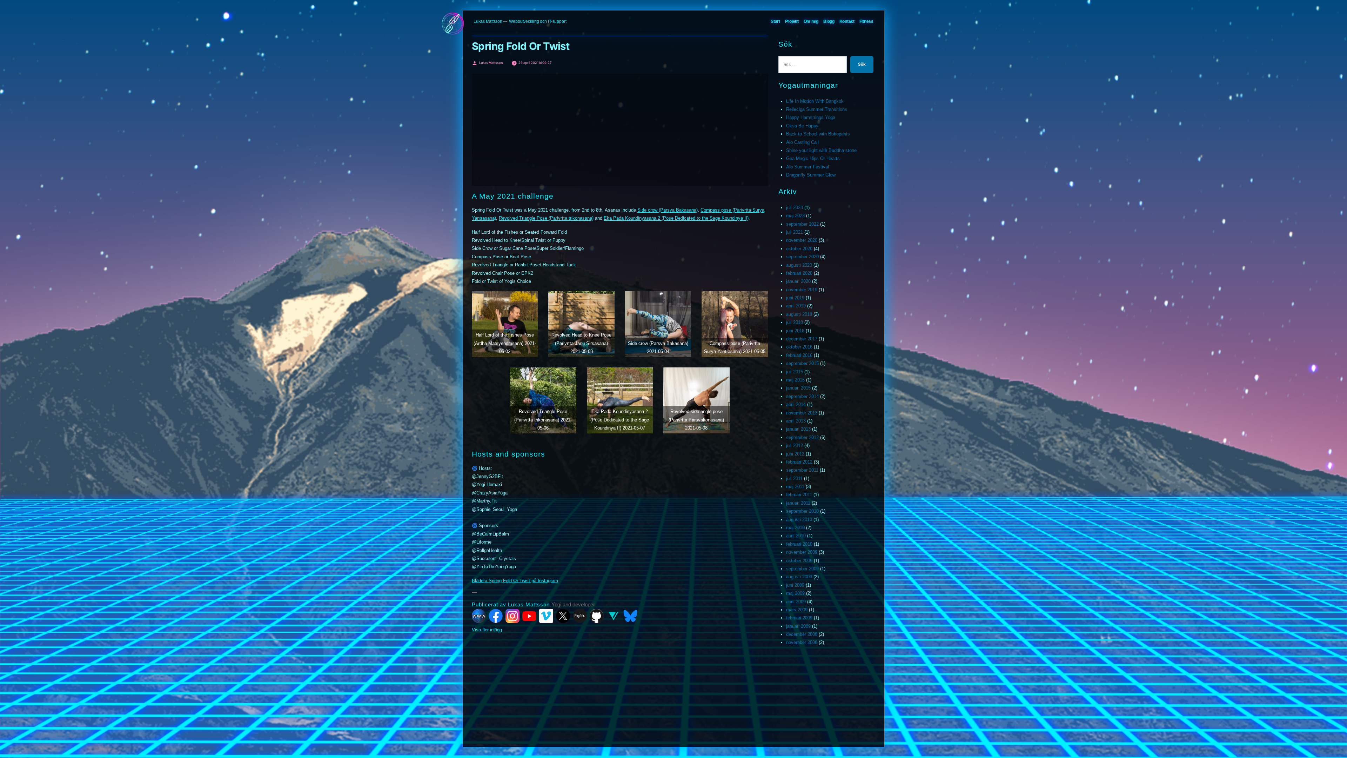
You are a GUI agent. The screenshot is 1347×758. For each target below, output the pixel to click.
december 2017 (801, 338)
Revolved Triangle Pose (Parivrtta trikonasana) (546, 218)
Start (775, 21)
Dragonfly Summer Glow (811, 175)
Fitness (866, 21)
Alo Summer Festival (807, 166)
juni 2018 (795, 330)
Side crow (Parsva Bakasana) (667, 210)
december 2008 (801, 634)
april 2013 (796, 421)
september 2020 (802, 256)
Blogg (829, 21)
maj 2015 (795, 380)
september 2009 (802, 568)
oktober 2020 (799, 248)
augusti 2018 (799, 314)
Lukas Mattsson (488, 21)
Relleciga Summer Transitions (816, 109)
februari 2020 (799, 273)
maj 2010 (795, 527)
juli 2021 (794, 232)
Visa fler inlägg (487, 629)
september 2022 (802, 224)
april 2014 (796, 404)
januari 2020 (798, 281)
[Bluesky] (630, 616)
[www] (479, 616)
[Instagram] (512, 616)
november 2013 (801, 412)
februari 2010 (799, 544)
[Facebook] (496, 616)
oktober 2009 (799, 560)
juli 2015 (794, 371)
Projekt (792, 21)
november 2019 (801, 289)
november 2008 (801, 642)
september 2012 (802, 437)
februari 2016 (799, 355)
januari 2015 (798, 388)
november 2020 (801, 240)
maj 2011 (795, 486)
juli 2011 (794, 478)
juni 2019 (795, 297)
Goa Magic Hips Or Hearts (813, 158)
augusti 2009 (799, 576)
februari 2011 (799, 494)
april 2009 (796, 601)
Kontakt (847, 21)
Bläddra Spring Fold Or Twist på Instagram (515, 580)
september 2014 (802, 396)
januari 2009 (798, 626)
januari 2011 (798, 503)
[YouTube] (529, 616)
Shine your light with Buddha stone (821, 150)
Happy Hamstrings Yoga (810, 117)
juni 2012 (795, 454)
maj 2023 (795, 215)
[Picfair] (580, 616)
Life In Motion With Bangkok (815, 101)
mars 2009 (796, 609)
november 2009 (801, 552)
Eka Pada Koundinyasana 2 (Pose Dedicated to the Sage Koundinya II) (676, 218)
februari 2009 (799, 617)
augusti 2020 (799, 265)
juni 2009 (795, 585)
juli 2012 (794, 445)
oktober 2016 (799, 347)
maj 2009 (795, 593)
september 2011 (802, 470)
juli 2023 (794, 207)
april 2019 (796, 305)
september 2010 (802, 511)
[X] (563, 616)
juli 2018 (794, 322)
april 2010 (796, 535)
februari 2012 (799, 462)
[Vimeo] (546, 616)
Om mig (811, 21)
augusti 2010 (799, 519)
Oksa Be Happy (802, 125)
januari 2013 (798, 429)
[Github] (597, 616)
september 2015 (802, 363)
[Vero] (614, 616)
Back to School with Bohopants (818, 134)
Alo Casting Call (802, 142)
